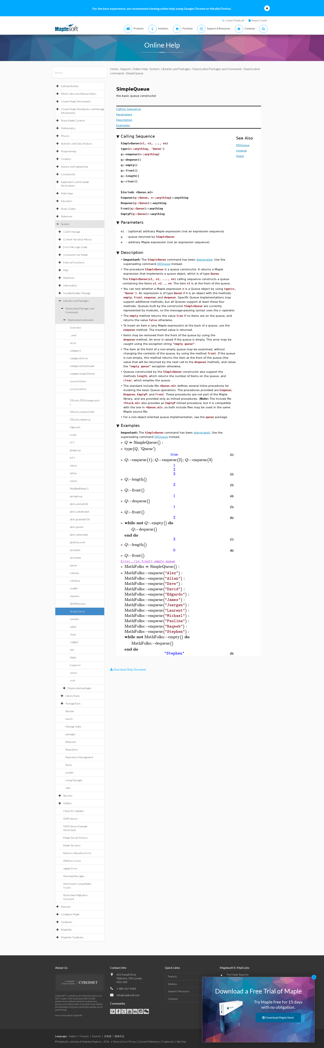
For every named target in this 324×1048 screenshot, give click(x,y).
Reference (66, 216)
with (67, 787)
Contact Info (118, 967)
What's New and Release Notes (78, 93)
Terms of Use (120, 1041)
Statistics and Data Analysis (76, 143)
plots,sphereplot (79, 534)
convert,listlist (78, 381)
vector (73, 672)
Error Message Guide (75, 247)
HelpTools (68, 277)
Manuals (66, 906)
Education (66, 201)
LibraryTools (72, 695)
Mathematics (68, 128)
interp (73, 465)
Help (65, 270)
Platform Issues (72, 860)
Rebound (70, 741)
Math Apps (67, 193)
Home (114, 69)
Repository (71, 749)
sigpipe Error (70, 868)
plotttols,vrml (77, 542)
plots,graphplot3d (80, 519)
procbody (75, 550)
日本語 (107, 1036)
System (65, 224)
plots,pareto (77, 526)
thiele (73, 657)
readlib (73, 588)
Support (125, 69)
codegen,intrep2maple (82, 365)
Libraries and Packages (76, 300)
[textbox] (144, 442)
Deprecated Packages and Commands (217, 69)
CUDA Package (71, 231)
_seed (73, 335)
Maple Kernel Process (75, 837)
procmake (75, 557)
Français (84, 1036)
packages (70, 734)
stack (73, 634)
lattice (73, 473)
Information (70, 285)
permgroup (76, 496)
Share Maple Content (73, 120)
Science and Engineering (74, 166)
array (73, 342)
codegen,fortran (79, 358)
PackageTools (73, 703)
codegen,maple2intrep (82, 373)
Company (173, 998)
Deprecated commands (81, 319)
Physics (65, 135)
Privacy (132, 1041)
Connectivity (68, 174)
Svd (72, 649)
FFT (72, 442)
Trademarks (168, 1041)
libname (69, 711)
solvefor (74, 619)
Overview (75, 327)
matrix (73, 480)
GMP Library (70, 818)
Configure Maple (70, 914)
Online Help (140, 69)
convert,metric (78, 389)
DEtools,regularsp (80, 419)
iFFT (72, 457)
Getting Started (69, 86)
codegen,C (76, 350)
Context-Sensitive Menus (77, 239)
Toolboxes (66, 922)
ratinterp (75, 580)
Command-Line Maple (75, 254)
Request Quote (259, 20)
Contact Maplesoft (234, 20)
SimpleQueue (77, 611)
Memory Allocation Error (77, 853)
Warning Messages (74, 876)
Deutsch (96, 1036)
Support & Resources (179, 991)
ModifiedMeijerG (79, 488)
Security (67, 795)
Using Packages (74, 780)
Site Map (181, 1041)
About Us (61, 967)
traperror (75, 665)
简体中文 (119, 1036)
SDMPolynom (78, 603)
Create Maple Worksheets (76, 101)
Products (172, 976)
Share (68, 764)
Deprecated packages (80, 688)
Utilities (67, 803)
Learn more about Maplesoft (68, 1015)
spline (73, 626)
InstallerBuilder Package (76, 293)
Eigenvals (75, 427)
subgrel (74, 642)
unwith (69, 772)
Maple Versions (72, 845)
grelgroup (75, 450)
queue (73, 565)
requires (75, 596)
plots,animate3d (79, 503)
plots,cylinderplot (79, 511)
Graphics (66, 158)
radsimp (74, 573)
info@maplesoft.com (128, 995)
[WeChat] (146, 1011)
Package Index (73, 726)
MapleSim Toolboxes (72, 937)
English (72, 1036)
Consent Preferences (149, 1041)
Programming (68, 151)
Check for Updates (73, 810)
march (69, 718)
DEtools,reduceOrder (82, 411)
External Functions (74, 262)
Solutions (172, 983)
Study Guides (68, 208)
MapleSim (66, 929)
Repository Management (79, 757)
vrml (72, 680)
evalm (73, 434)
